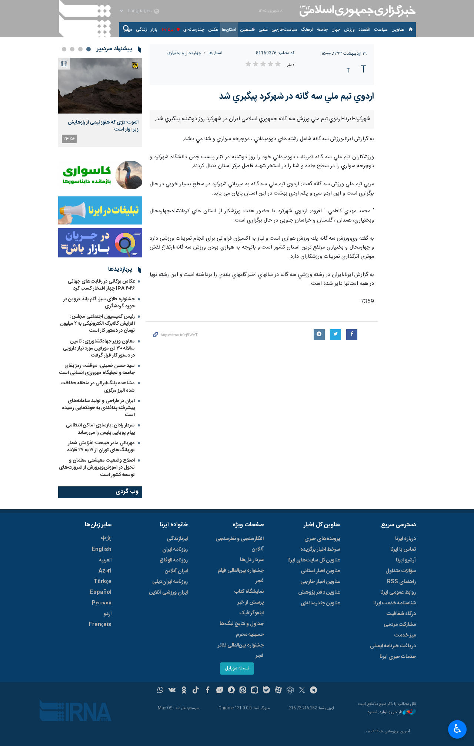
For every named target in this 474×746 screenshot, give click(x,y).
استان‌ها (229, 29)
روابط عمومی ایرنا (398, 592)
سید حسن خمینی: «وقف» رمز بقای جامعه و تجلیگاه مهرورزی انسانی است (97, 369)
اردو (107, 614)
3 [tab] (72, 49)
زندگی (141, 29)
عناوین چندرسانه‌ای (320, 603)
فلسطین (247, 29)
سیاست (381, 29)
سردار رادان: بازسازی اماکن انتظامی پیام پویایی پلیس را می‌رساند (100, 428)
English (101, 549)
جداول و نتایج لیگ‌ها (242, 624)
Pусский (101, 603)
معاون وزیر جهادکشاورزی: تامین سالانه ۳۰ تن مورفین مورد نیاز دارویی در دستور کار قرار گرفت (99, 348)
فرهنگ (307, 29)
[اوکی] (184, 691)
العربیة (105, 560)
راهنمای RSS (401, 581)
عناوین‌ (397, 29)
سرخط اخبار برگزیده (320, 549)
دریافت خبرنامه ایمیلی (393, 646)
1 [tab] (88, 49)
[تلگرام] (314, 691)
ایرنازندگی (177, 538)
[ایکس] (302, 691)
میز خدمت (405, 635)
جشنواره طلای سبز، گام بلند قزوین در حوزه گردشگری (99, 302)
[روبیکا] (290, 691)
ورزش (349, 29)
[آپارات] (278, 691)
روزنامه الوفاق (174, 560)
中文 (106, 538)
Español (100, 592)
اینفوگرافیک (251, 613)
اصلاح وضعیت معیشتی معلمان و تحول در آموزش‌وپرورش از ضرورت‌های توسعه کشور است (97, 467)
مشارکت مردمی (400, 624)
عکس (213, 29)
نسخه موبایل (237, 668)
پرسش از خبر (250, 602)
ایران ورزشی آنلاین (168, 592)
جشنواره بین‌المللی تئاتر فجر (241, 650)
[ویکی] (172, 691)
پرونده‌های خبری (322, 538)
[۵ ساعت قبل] (100, 86)
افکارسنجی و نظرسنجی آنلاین (240, 544)
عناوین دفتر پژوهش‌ (319, 592)
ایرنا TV (168, 29)
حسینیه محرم (250, 634)
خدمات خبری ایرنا (398, 656)
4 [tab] (64, 49)
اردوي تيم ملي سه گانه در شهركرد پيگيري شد (296, 96)
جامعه (322, 29)
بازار (154, 29)
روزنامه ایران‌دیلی (170, 581)
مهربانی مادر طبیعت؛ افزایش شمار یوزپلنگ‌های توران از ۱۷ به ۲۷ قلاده (101, 446)
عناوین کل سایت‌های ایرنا (313, 560)
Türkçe (102, 581)
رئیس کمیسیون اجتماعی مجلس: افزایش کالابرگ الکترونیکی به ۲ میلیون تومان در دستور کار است (97, 324)
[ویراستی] (219, 691)
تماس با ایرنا (403, 549)
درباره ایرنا (405, 538)
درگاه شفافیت (401, 614)
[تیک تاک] (196, 691)
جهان (335, 29)
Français (100, 624)
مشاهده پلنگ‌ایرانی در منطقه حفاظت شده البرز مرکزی (98, 386)
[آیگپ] (255, 691)
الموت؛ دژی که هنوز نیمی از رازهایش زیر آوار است (103, 125)
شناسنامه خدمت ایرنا (394, 603)
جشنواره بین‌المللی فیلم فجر (241, 575)
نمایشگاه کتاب (249, 591)
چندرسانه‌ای (193, 29)
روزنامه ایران (175, 549)
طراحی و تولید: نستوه (385, 712)
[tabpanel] (100, 102)
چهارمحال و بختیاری (184, 53)
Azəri (105, 571)
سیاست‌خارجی (284, 29)
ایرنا (356, 11)
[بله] (266, 691)
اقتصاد (364, 29)
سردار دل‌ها (252, 560)
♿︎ (457, 728)
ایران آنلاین (176, 571)
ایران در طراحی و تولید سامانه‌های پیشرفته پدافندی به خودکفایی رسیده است (98, 408)
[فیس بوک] (208, 691)
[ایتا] (243, 691)
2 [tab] (80, 49)
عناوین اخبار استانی (320, 571)
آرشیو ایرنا (406, 560)
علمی (263, 29)
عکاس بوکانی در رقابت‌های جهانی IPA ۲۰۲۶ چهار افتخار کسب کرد (101, 285)
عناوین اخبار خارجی (320, 581)
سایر (128, 29)
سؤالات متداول (400, 571)
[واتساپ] (161, 691)
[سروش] (231, 691)
